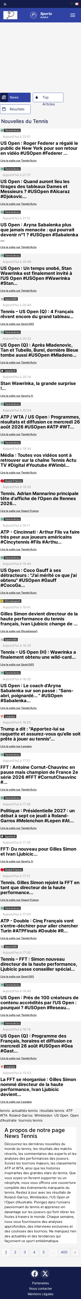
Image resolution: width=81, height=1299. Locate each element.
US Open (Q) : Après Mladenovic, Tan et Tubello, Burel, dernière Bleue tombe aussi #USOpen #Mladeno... (39, 350)
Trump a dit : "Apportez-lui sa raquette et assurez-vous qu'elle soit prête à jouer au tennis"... (40, 734)
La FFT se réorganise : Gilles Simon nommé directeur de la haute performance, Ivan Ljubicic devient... (38, 1087)
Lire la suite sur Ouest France (19, 511)
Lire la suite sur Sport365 (17, 324)
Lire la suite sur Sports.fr (16, 395)
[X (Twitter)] (45, 1273)
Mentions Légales (40, 1294)
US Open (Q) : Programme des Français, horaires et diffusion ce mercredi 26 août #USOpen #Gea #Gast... (36, 1043)
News (14, 97)
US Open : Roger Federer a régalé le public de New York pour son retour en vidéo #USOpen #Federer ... (39, 148)
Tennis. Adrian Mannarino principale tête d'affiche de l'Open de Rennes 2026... (39, 498)
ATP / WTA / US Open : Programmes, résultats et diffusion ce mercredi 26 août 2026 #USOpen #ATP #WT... (40, 422)
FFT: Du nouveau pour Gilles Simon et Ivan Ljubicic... (38, 851)
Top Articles (49, 98)
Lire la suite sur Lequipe (16, 746)
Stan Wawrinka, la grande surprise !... (38, 386)
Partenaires (40, 1283)
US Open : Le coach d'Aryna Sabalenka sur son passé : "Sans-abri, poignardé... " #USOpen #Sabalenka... (36, 693)
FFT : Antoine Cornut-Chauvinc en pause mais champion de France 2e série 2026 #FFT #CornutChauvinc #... (39, 774)
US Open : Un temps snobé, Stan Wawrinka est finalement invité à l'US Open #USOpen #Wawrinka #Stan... (36, 276)
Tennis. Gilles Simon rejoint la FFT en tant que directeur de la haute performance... (39, 887)
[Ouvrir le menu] (73, 15)
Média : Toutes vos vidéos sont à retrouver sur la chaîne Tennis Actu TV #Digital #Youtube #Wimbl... (38, 460)
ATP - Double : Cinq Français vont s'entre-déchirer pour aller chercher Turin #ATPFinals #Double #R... (39, 926)
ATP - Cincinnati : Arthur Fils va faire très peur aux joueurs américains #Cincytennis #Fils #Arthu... (40, 537)
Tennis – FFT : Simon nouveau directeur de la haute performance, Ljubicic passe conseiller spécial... (38, 964)
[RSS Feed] (5, 4)
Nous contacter (40, 1288)
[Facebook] (34, 1273)
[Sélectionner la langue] (74, 4)
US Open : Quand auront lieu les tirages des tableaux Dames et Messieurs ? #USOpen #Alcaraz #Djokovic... (35, 189)
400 (64, 1252)
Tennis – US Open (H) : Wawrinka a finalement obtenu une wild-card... (38, 654)
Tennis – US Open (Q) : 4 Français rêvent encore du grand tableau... (37, 314)
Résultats (17, 109)
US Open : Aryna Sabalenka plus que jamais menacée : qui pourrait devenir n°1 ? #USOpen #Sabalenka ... (39, 232)
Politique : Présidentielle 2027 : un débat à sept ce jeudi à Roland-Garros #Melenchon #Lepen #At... (37, 815)
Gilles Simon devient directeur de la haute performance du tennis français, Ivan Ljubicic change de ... (39, 619)
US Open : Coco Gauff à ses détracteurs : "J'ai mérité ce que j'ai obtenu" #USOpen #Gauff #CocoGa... (38, 578)
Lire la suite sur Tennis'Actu (18, 160)
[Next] (75, 1252)
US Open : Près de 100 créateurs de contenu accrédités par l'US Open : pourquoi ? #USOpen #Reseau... (39, 1002)
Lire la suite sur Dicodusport (19, 631)
